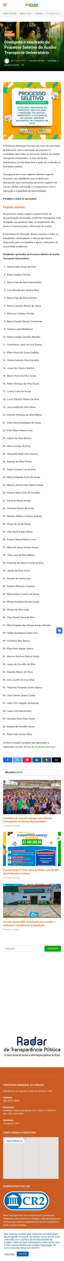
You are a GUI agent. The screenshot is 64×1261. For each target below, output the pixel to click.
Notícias (10, 34)
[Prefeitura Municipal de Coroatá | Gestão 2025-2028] (32, 5)
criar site (22, 1215)
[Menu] (5, 5)
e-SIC (16, 1123)
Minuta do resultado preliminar (39, 747)
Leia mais (46, 1245)
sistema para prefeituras (42, 1215)
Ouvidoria (7, 1123)
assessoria (25, 1218)
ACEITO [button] (22, 1254)
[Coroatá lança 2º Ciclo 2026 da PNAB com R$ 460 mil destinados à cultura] (32, 849)
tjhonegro (20, 61)
